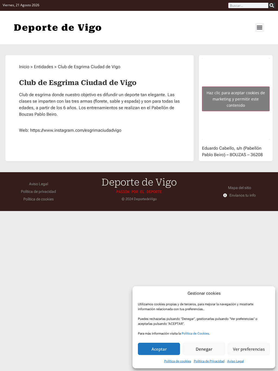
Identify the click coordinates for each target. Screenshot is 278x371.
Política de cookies (177, 361)
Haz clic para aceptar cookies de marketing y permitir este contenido (236, 99)
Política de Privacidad (209, 361)
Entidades (43, 66)
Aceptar (159, 349)
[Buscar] (271, 5)
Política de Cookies (195, 333)
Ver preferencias (249, 349)
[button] (259, 27)
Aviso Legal (235, 361)
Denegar (204, 349)
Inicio (24, 66)
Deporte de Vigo (58, 27)
